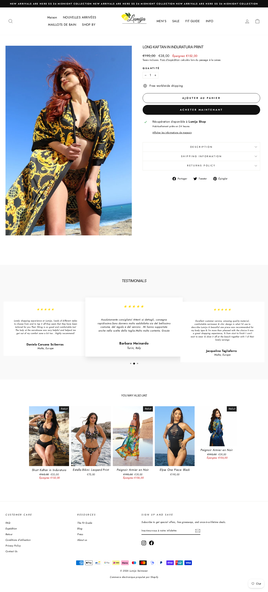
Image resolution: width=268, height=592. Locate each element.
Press (80, 534)
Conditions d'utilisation (17, 540)
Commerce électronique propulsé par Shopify (134, 577)
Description (201, 147)
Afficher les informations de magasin (172, 132)
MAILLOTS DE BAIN (62, 24)
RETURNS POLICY (201, 165)
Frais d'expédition (170, 60)
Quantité (151, 68)
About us (82, 540)
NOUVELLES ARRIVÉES (79, 17)
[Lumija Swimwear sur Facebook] (151, 543)
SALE (176, 21)
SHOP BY (88, 24)
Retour (8, 534)
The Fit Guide (84, 523)
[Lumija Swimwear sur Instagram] (143, 543)
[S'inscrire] (197, 530)
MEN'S (161, 21)
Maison (52, 17)
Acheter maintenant (201, 110)
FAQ (7, 523)
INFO (209, 21)
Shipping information (201, 156)
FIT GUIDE (192, 21)
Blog (79, 528)
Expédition (11, 528)
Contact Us (11, 551)
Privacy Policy (13, 545)
